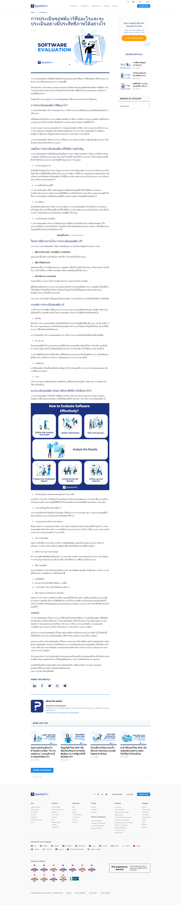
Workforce (54, 812)
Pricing (114, 6)
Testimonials (145, 814)
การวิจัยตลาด (42, 12)
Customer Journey (120, 830)
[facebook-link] (94, 794)
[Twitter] (50, 686)
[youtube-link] (106, 794)
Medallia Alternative (96, 828)
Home (33, 12)
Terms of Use (93, 893)
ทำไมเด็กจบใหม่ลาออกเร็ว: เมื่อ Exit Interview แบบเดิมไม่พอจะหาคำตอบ (103, 750)
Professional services (37, 819)
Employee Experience (120, 827)
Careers (144, 819)
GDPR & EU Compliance (121, 825)
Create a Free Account (134, 38)
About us (144, 807)
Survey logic (34, 812)
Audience (54, 817)
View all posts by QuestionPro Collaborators (62, 713)
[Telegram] (65, 686)
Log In (147, 1)
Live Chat (130, 794)
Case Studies (75, 817)
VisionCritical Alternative (98, 826)
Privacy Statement (80, 893)
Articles (74, 809)
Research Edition (56, 822)
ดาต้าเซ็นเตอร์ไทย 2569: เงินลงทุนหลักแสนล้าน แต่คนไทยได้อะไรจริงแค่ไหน (133, 750)
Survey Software (56, 807)
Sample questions (36, 807)
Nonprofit (93, 809)
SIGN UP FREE (143, 6)
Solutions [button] (84, 6)
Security (33, 822)
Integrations (34, 817)
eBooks (74, 812)
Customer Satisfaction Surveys (123, 817)
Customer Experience (57, 809)
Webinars (75, 822)
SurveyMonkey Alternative (98, 823)
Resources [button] (96, 6)
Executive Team (146, 809)
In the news (145, 812)
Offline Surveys (119, 815)
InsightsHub (55, 827)
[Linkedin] (34, 686)
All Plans (93, 807)
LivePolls (54, 825)
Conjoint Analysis (119, 809)
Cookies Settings (105, 893)
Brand (143, 822)
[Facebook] (42, 686)
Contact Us (145, 827)
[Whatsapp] (57, 686)
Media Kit (144, 825)
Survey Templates (77, 814)
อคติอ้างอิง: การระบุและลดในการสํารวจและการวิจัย (140, 86)
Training (74, 819)
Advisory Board (146, 817)
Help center (119, 794)
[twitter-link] (98, 794)
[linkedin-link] (102, 794)
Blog (73, 807)
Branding (33, 814)
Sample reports (35, 809)
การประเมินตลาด (76, 235)
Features (107, 6)
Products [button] (73, 6)
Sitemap (69, 893)
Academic (93, 812)
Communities (55, 814)
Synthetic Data (119, 832)
